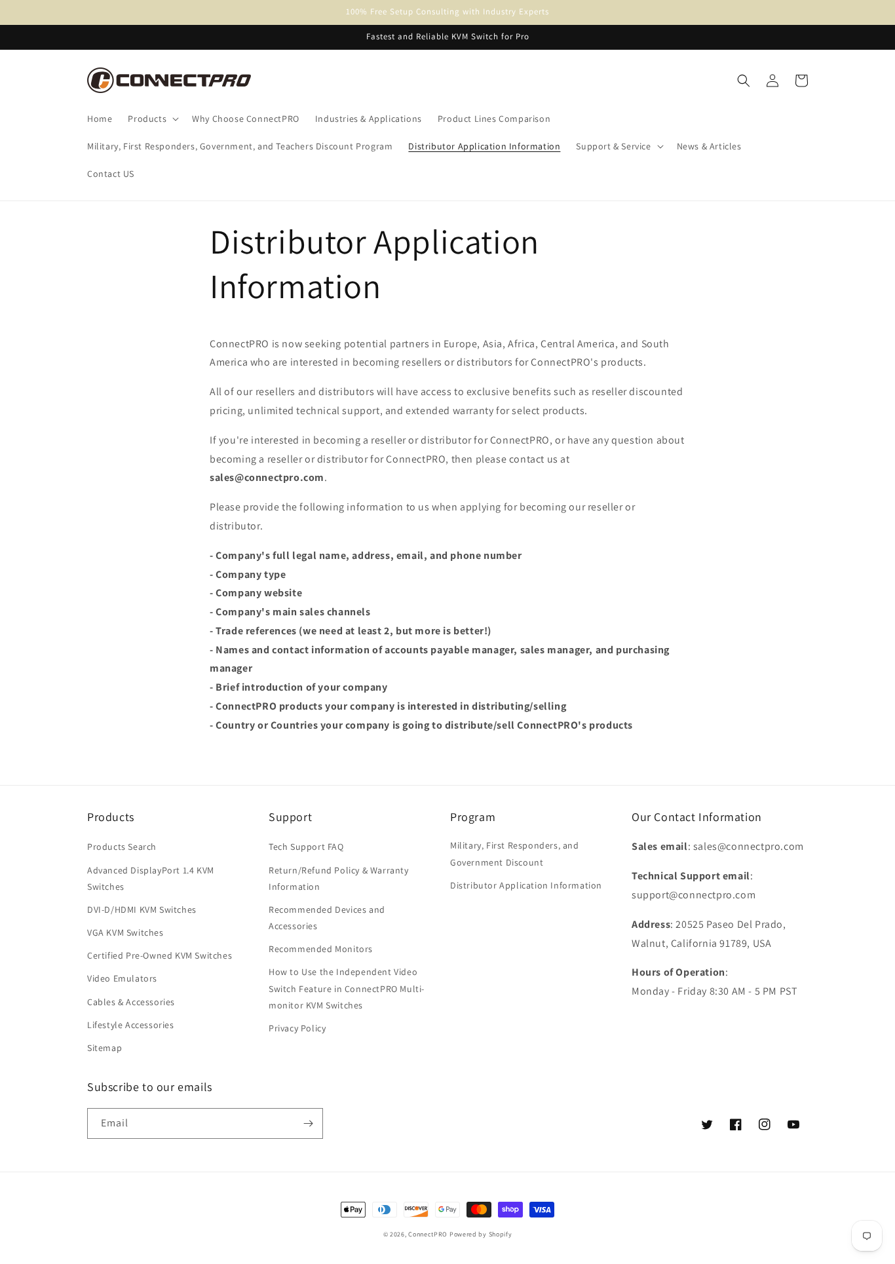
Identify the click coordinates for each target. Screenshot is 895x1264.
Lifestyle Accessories (130, 1025)
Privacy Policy (297, 1028)
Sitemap (104, 1048)
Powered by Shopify (480, 1234)
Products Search (122, 846)
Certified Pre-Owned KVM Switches (159, 955)
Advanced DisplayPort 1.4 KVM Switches (150, 878)
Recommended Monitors (321, 949)
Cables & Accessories (131, 1002)
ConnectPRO (427, 1234)
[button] (152, 118)
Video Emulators (122, 978)
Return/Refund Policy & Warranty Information (339, 878)
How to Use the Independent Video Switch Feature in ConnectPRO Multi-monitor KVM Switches (347, 988)
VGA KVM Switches (125, 932)
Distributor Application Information (526, 885)
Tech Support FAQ (306, 846)
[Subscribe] (308, 1123)
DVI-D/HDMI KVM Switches (142, 909)
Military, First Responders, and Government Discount (514, 853)
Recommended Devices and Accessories (327, 918)
